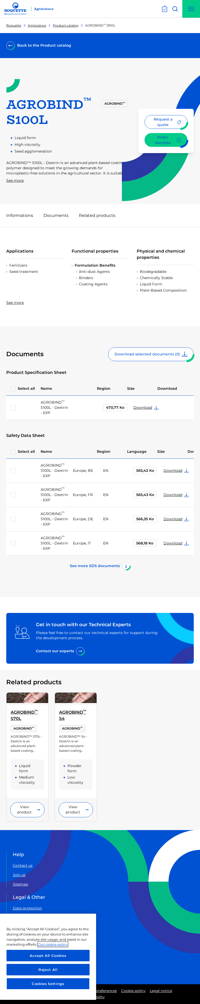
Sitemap (20, 884)
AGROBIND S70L (24, 715)
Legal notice (161, 990)
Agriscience (37, 25)
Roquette (13, 25)
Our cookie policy (52, 944)
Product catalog (65, 25)
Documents (55, 215)
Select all (26, 388)
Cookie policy (133, 990)
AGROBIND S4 (72, 715)
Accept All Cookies (48, 955)
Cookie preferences (99, 990)
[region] (48, 957)
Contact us (23, 865)
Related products (97, 215)
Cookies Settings (48, 984)
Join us (19, 875)
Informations (19, 215)
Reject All (48, 970)
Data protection (27, 908)
